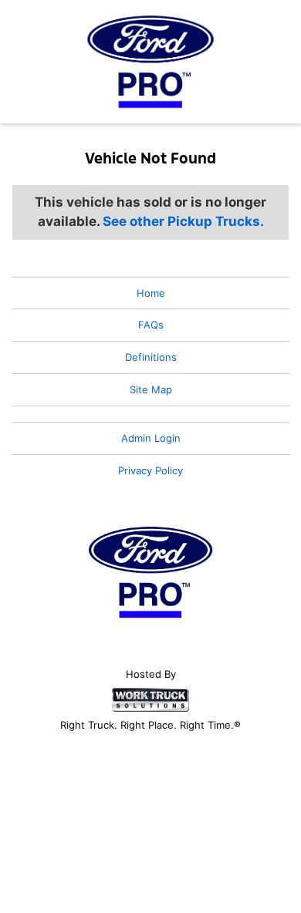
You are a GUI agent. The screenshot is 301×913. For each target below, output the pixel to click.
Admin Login (151, 438)
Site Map (151, 389)
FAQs (151, 324)
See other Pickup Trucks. (183, 221)
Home (151, 293)
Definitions (151, 357)
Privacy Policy (150, 470)
